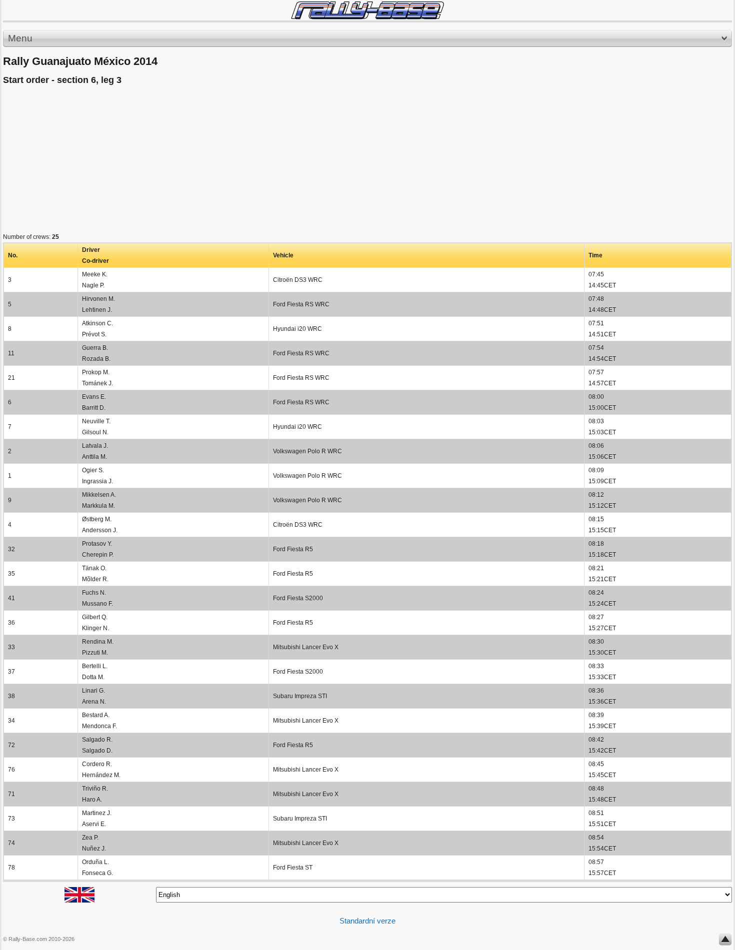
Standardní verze (368, 921)
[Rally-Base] (367, 10)
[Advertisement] (303, 161)
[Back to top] (725, 941)
